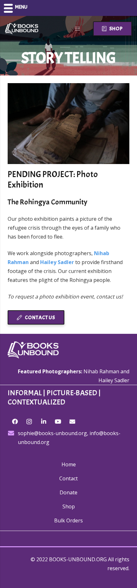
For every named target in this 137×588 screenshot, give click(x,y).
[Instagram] (29, 421)
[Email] (72, 421)
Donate (68, 492)
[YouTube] (58, 421)
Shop (68, 506)
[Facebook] (15, 421)
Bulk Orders (68, 520)
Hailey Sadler (113, 380)
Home (68, 464)
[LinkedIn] (43, 421)
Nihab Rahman (101, 371)
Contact (68, 478)
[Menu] (77, 29)
